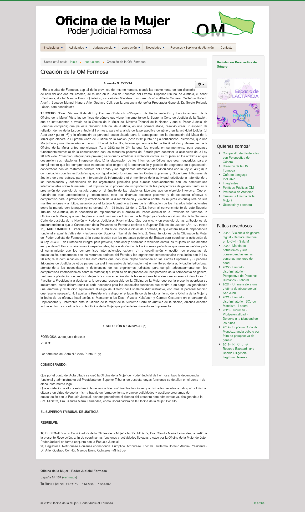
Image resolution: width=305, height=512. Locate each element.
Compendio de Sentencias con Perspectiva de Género (241, 157)
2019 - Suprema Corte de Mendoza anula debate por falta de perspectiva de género (241, 333)
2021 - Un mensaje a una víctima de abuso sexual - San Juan (241, 288)
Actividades (76, 47)
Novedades (153, 47)
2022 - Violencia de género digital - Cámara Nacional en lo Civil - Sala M (241, 236)
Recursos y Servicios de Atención (192, 47)
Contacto (226, 47)
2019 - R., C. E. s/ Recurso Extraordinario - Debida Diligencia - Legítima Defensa (239, 350)
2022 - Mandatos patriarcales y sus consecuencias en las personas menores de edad (238, 254)
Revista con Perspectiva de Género (237, 64)
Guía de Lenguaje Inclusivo (235, 176)
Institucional (52, 47)
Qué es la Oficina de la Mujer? (238, 198)
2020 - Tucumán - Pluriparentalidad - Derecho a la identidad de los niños (240, 316)
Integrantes (230, 183)
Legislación (129, 47)
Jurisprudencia (102, 47)
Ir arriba (259, 503)
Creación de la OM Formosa (236, 168)
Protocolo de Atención (238, 191)
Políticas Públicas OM (238, 187)
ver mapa (69, 477)
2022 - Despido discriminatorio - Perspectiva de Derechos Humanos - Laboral (240, 273)
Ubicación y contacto (237, 204)
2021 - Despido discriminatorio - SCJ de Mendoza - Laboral (239, 301)
